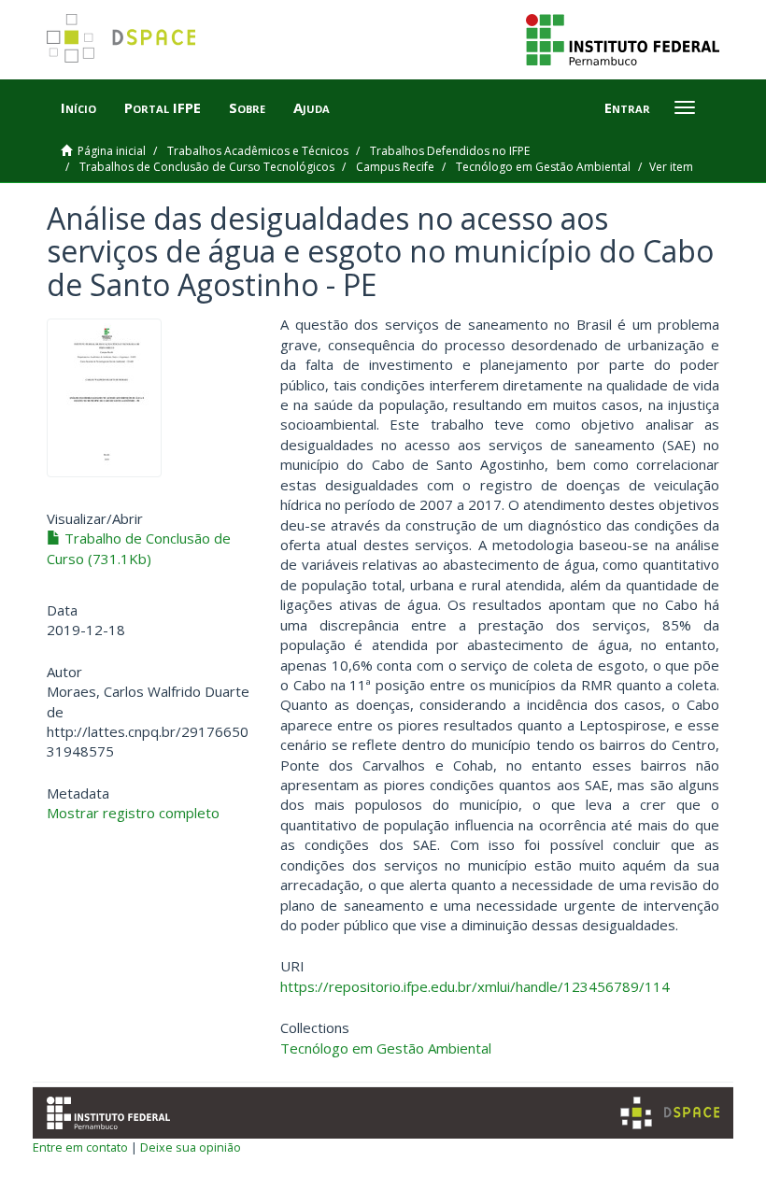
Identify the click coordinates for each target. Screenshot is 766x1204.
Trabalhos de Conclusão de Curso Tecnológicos (206, 167)
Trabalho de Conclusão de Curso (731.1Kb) (139, 548)
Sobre (247, 107)
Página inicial (112, 151)
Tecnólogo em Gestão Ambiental (543, 167)
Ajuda (311, 107)
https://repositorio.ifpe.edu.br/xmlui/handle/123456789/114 (475, 986)
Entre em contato (80, 1147)
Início (78, 107)
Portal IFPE (162, 107)
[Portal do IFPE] (622, 38)
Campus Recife (395, 167)
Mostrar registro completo (133, 812)
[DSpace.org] (669, 1113)
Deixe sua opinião (190, 1147)
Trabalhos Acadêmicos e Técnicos (257, 151)
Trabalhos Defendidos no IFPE (450, 151)
